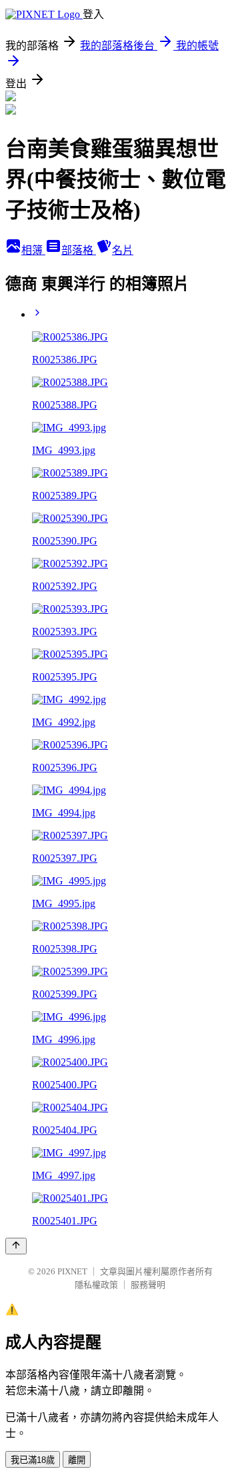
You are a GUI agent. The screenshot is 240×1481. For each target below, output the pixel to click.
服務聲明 (148, 1285)
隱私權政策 (96, 1285)
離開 (76, 1460)
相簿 (33, 250)
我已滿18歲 (33, 1460)
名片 (122, 250)
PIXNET (72, 1271)
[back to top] (16, 1246)
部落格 (78, 250)
